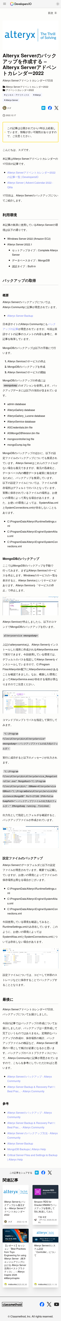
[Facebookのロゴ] (42, 1304)
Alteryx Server (12, 100)
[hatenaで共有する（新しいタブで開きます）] (43, 108)
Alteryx (38, 94)
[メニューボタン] (4, 4)
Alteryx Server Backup (20, 316)
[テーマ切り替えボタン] (58, 4)
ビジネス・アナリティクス (17, 94)
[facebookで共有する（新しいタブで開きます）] (50, 108)
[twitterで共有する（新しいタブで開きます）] (56, 108)
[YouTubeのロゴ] (56, 1304)
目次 (50, 13)
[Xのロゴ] (49, 1304)
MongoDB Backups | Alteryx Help (26, 1149)
